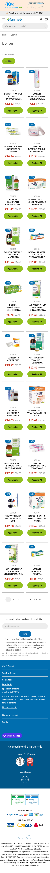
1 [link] (8, 599)
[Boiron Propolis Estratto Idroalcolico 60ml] (13, 78)
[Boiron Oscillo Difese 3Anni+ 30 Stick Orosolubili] (37, 500)
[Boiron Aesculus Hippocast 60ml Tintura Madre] (13, 447)
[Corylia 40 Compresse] (13, 342)
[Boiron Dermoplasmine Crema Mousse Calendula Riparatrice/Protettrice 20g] (37, 131)
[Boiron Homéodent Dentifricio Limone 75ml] (13, 289)
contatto (12, 702)
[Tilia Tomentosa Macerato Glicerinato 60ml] (13, 553)
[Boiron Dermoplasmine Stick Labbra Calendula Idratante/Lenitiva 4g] (37, 78)
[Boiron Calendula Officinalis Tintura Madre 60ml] (13, 395)
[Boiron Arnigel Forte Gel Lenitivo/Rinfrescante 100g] (37, 236)
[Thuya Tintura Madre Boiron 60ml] (13, 500)
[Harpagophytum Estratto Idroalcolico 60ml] (37, 289)
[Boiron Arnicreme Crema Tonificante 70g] (37, 553)
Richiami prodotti (9, 707)
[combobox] (25, 26)
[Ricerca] (44, 26)
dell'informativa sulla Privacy (31, 639)
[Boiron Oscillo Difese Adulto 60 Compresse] (37, 183)
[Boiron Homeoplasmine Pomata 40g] (37, 447)
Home (4, 35)
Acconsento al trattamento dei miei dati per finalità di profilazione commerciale (27, 654)
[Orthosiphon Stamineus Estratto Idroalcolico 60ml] (37, 342)
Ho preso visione (24, 639)
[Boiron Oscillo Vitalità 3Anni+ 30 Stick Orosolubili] (37, 395)
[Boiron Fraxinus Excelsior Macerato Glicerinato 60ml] (13, 236)
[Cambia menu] (3, 19)
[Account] (41, 19)
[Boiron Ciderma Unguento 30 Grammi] (13, 131)
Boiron (13, 91)
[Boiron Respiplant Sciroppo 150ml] (13, 183)
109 (29, 599)
